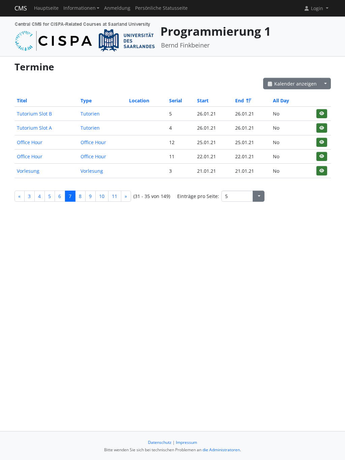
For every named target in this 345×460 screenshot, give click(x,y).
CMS (20, 8)
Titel (22, 100)
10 (101, 196)
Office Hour (29, 142)
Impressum (186, 442)
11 (114, 196)
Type (86, 100)
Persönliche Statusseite (161, 8)
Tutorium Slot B (34, 113)
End (239, 100)
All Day (281, 100)
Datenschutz (159, 442)
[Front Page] (85, 36)
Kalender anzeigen (295, 83)
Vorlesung (28, 171)
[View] (321, 113)
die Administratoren (221, 450)
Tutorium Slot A (34, 128)
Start (203, 100)
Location (139, 100)
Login (317, 8)
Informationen (79, 8)
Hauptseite (46, 8)
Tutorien (90, 113)
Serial (175, 100)
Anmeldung (117, 8)
